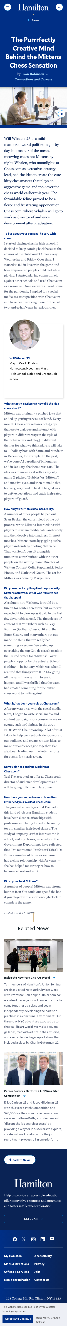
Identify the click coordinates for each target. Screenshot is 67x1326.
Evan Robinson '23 (35, 73)
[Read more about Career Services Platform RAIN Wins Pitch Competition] (33, 1068)
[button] (7, 7)
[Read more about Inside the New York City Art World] (33, 955)
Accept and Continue (18, 1318)
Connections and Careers (33, 79)
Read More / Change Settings (48, 1319)
